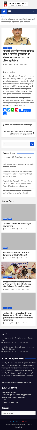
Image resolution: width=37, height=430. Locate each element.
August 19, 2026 (10, 229)
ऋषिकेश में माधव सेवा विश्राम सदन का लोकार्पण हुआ (18, 125)
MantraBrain (18, 427)
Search (32, 144)
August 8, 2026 (9, 289)
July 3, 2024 (8, 64)
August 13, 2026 (10, 258)
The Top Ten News (21, 64)
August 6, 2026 (9, 323)
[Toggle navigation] (9, 11)
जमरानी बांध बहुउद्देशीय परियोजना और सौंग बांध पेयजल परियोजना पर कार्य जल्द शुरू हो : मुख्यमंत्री (18, 133)
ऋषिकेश (10, 276)
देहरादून (9, 48)
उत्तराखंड (5, 48)
